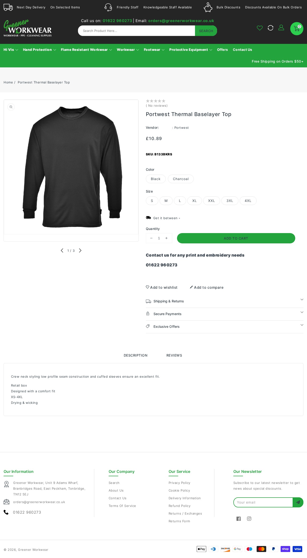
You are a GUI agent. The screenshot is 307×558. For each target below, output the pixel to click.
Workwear (126, 49)
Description (136, 355)
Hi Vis (9, 49)
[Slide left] (62, 251)
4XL (248, 201)
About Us (116, 490)
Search (114, 483)
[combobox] (147, 30)
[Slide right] (80, 251)
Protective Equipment (189, 49)
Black (156, 179)
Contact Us (118, 498)
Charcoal (181, 179)
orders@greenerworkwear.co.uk (181, 20)
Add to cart (236, 238)
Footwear (152, 49)
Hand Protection (38, 49)
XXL (211, 201)
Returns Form (179, 521)
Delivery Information (185, 498)
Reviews (174, 355)
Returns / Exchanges (185, 513)
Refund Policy (180, 506)
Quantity (153, 229)
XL (194, 201)
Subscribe (298, 502)
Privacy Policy (179, 483)
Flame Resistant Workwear (85, 49)
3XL (229, 201)
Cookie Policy (179, 490)
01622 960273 (117, 20)
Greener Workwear (33, 550)
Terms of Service (122, 506)
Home (8, 82)
